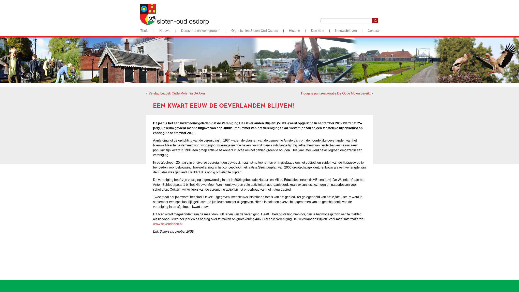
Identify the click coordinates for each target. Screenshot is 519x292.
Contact (373, 30)
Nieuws (164, 30)
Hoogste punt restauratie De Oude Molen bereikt (335, 93)
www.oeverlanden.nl (167, 224)
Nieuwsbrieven (346, 30)
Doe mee (317, 30)
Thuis (144, 30)
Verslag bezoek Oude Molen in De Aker (177, 93)
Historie (294, 30)
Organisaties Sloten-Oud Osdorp (254, 30)
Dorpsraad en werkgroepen (200, 30)
